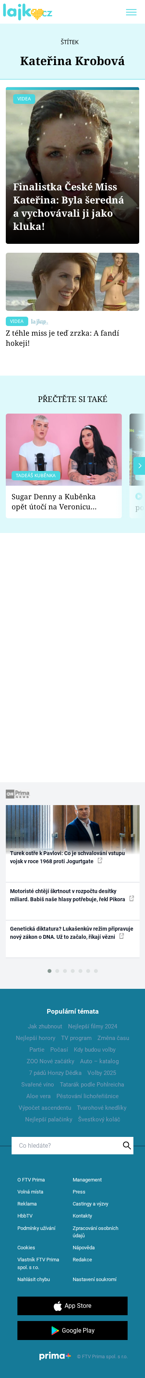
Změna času (113, 1038)
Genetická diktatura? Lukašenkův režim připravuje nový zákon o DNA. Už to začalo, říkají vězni (71, 933)
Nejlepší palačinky (48, 1119)
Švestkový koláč (99, 1119)
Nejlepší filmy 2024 (92, 1026)
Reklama (27, 1204)
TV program (76, 1038)
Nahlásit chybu (33, 1279)
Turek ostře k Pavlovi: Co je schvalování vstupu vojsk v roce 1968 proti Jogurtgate (67, 857)
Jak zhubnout (45, 1026)
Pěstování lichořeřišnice (87, 1096)
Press (79, 1192)
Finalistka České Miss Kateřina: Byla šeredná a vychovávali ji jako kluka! (68, 206)
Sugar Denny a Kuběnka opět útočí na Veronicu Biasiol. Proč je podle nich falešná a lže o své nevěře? (58, 502)
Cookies (26, 1247)
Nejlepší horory (35, 1038)
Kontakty (82, 1216)
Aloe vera (38, 1096)
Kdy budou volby (95, 1049)
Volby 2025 (101, 1072)
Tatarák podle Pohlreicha (92, 1084)
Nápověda (84, 1247)
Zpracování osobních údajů (95, 1232)
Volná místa (30, 1192)
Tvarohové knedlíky (101, 1107)
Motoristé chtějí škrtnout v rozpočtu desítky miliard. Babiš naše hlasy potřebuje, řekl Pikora (68, 895)
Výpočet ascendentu (45, 1107)
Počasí (59, 1049)
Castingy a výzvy (90, 1204)
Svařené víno (37, 1084)
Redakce (82, 1259)
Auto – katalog (99, 1061)
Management (87, 1180)
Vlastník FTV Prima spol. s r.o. (38, 1263)
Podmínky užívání (36, 1228)
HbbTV (24, 1216)
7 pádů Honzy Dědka (55, 1072)
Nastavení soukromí (94, 1279)
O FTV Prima (31, 1180)
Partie (36, 1049)
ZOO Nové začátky (50, 1061)
